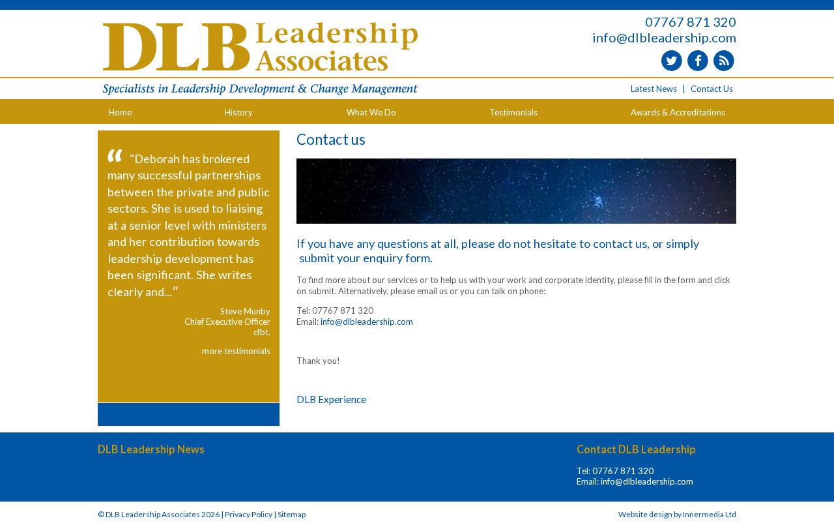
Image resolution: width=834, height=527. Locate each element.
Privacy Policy (248, 514)
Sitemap (292, 514)
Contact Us (712, 88)
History (239, 112)
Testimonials (513, 112)
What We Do (371, 112)
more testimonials (236, 351)
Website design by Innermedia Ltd (677, 514)
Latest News (654, 88)
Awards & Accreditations (678, 112)
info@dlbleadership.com (664, 37)
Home (120, 112)
